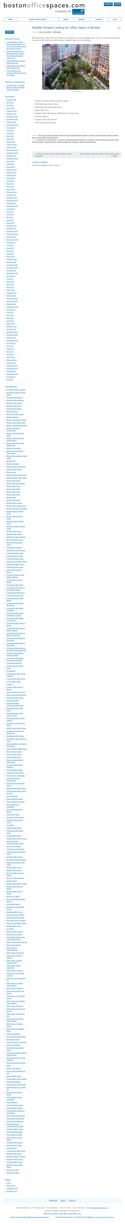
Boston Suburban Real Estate (17, 509)
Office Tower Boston (13, 1034)
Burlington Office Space (15, 540)
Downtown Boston (13, 700)
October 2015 (11, 270)
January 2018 (11, 195)
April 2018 (10, 186)
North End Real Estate (14, 934)
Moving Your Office (13, 896)
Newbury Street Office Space (16, 923)
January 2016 (11, 262)
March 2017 (11, 223)
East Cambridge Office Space (17, 749)
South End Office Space (15, 1129)
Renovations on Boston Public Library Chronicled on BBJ (99, 155)
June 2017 (10, 214)
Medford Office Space (14, 867)
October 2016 (11, 237)
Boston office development (16, 483)
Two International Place (88, 142)
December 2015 (12, 265)
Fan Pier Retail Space (14, 754)
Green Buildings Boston (15, 799)
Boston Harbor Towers (14, 469)
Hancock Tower (37, 142)
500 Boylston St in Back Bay (76, 140)
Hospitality (10, 825)
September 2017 (12, 206)
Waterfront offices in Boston (16, 1156)
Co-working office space (15, 585)
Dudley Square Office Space (16, 728)
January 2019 (11, 172)
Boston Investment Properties (17, 475)
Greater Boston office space (16, 788)
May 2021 (10, 102)
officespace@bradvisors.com (99, 1208)
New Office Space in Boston (16, 920)
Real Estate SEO (81, 1217)
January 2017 (11, 228)
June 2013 (10, 349)
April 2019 (10, 164)
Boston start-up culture (14, 503)
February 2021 (12, 111)
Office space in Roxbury (15, 1006)
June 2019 (10, 161)
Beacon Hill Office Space (15, 414)
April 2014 (10, 321)
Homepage (53, 1200)
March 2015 (11, 290)
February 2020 (12, 144)
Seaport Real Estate (14, 1082)
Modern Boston (12, 881)
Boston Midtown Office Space (17, 478)
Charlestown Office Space (16, 564)
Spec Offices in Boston (14, 1135)
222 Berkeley (51, 140)
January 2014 (11, 329)
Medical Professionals (14, 870)
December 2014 (12, 298)
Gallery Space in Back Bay (16, 776)
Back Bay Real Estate (14, 409)
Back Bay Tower (12, 411)
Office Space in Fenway (15, 970)
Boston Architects (12, 417)
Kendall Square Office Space (17, 838)
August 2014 (11, 310)
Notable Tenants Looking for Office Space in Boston (66, 27)
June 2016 (10, 248)
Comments (12, 1188)
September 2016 (12, 240)
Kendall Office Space (14, 836)
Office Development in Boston (17, 942)
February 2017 (12, 226)
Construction (11, 671)
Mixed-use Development (15, 878)
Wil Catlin (57, 32)
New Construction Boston (15, 915)
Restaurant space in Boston (16, 1063)
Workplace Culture (13, 1173)
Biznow (88, 38)
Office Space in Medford (15, 988)
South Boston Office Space (16, 1116)
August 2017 (11, 209)
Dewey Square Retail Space (16, 695)
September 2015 (12, 273)
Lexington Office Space (15, 857)
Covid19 (9, 684)
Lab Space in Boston (14, 846)
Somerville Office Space (15, 1105)
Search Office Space (37, 19)
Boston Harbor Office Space (16, 467)
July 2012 (10, 380)
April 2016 (10, 254)
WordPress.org (12, 1191)
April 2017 (10, 220)
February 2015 (12, 293)
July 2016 (10, 245)
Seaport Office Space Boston (16, 1079)
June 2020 (10, 133)
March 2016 (11, 256)
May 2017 (10, 217)
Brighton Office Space (14, 531)
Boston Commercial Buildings (17, 425)
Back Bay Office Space (14, 403)
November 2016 (12, 234)
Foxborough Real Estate (15, 773)
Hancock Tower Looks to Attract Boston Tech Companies (53, 155)
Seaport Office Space (14, 1076)
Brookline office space (14, 534)
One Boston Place (50, 142)
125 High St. (41, 140)
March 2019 (11, 167)
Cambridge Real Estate (15, 556)
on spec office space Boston (16, 1037)
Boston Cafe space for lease (16, 420)
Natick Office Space (13, 904)
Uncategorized (12, 1148)
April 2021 (10, 105)
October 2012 (11, 371)
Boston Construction (14, 448)
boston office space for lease (107, 140)
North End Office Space (15, 932)
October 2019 (11, 156)
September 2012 (12, 374)
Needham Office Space (15, 912)
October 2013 (11, 338)
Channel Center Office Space (17, 561)
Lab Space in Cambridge (15, 849)
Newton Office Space (14, 926)
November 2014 (12, 301)
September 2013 (12, 340)
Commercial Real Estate (15, 595)
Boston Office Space (14, 486)
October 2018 (11, 175)
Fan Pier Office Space (14, 752)
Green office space (13, 814)
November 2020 (12, 119)
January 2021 (11, 114)
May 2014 (10, 318)
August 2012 (11, 377)
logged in (44, 165)
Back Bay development (14, 397)
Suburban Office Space (15, 1142)
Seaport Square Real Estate (16, 1085)
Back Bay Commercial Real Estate (51, 135)
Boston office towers (14, 489)
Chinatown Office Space (15, 567)
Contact (99, 19)
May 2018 (10, 184)
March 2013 (11, 357)
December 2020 (12, 116)
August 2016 (11, 242)
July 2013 (10, 346)
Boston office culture (14, 481)
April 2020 (10, 139)
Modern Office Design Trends (17, 884)
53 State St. (91, 140)
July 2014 (10, 312)
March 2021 (11, 108)
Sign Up (108, 4)
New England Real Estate (15, 918)
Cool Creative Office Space (16, 679)
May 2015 (10, 284)
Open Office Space (13, 1039)
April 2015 (10, 287)
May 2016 (10, 251)
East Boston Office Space (15, 736)
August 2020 (11, 128)
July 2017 (10, 212)
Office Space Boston (14, 945)
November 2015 (12, 268)
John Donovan (12, 85)
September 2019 (12, 158)
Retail (9, 1066)
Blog (115, 19)
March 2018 (11, 189)
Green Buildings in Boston (16, 802)
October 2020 (11, 122)
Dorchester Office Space (15, 698)
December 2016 (12, 231)
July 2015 (10, 279)
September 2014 (12, 307)
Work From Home (13, 1170)
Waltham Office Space (14, 1154)
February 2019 (12, 170)
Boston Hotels (11, 472)
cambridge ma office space (16, 550)
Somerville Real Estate (14, 1108)
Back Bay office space (14, 406)
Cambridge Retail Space (15, 559)
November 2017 (12, 200)
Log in (9, 1183)
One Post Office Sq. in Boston (68, 142)
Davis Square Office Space (16, 692)
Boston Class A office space (16, 423)
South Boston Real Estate (15, 1118)
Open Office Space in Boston (16, 1042)
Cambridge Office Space (15, 553)
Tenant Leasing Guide (14, 1145)
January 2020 (11, 147)
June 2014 (10, 315)
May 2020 (10, 136)
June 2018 (10, 181)
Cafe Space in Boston (14, 547)
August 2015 (11, 276)
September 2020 (12, 125)
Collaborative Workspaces (16, 593)
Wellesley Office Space (15, 1162)
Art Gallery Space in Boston (16, 390)
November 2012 (12, 368)
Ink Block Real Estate (14, 828)
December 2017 (12, 198)
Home (10, 19)
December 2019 (12, 150)
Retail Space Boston (14, 1068)
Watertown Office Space (15, 1159)
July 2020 (10, 130)
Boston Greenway (13, 464)
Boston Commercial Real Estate (76, 135)
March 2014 (11, 324)
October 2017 (11, 203)
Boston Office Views (13, 492)
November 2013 (12, 335)
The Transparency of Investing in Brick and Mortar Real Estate (16, 73)
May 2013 (10, 352)
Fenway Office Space (14, 757)
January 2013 (11, 363)
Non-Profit (10, 929)
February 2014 (12, 326)
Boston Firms (11, 461)
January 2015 (11, 296)
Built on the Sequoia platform (19, 1217)
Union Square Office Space (16, 1151)
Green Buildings (12, 796)
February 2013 (12, 360)
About (65, 19)
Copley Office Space (14, 681)
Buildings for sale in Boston (16, 537)
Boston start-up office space (16, 506)
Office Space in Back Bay (15, 953)
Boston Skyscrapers (13, 500)
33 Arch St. (61, 140)
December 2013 (12, 332)
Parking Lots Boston (14, 1045)
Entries (11, 1186)
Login (117, 4)
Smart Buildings (12, 1102)
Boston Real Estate (13, 495)
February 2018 (12, 192)
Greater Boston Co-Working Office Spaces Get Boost (15, 87)
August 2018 (11, 178)
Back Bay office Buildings (15, 400)
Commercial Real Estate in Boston (100, 135)
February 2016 (12, 259)
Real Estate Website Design (64, 1217)
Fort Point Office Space (14, 770)
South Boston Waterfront (15, 1121)
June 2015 (10, 282)
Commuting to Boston (14, 663)
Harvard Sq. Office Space (15, 817)
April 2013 (10, 354)
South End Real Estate (14, 1132)
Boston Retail (11, 497)
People (81, 19)
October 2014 (11, 304)
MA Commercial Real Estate (16, 860)
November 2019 (12, 153)
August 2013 (11, 343)
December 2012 (12, 366)
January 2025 (11, 100)
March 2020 (11, 142)
